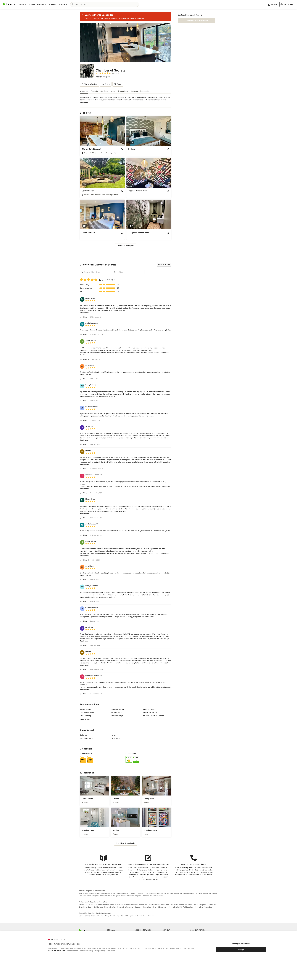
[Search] (72, 4)
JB (82, 427)
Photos (21, 4)
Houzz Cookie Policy (58, 951)
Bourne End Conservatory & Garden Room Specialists (158, 905)
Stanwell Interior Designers (110, 896)
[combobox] (104, 4)
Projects (94, 91)
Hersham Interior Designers (89, 896)
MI (82, 324)
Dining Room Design (112, 916)
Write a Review (164, 265)
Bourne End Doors (131, 905)
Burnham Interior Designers (131, 896)
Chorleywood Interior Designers (132, 893)
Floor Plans (151, 916)
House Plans (141, 916)
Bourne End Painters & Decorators (155, 907)
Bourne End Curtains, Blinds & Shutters (102, 907)
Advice (62, 4)
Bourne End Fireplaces (87, 905)
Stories (52, 4)
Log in (103, 18)
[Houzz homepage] (9, 4)
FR (82, 452)
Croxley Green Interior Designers (175, 893)
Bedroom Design (97, 916)
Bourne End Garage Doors (204, 907)
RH (82, 476)
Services (104, 91)
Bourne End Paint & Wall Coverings (181, 907)
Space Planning (84, 916)
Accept (241, 949)
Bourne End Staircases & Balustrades (109, 905)
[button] (129, 272)
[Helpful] (81, 317)
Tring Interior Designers (111, 893)
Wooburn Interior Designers (153, 896)
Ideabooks (144, 91)
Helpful (85, 317)
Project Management (128, 916)
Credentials (123, 91)
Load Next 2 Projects (125, 246)
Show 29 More (85, 720)
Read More (84, 103)
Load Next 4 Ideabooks (125, 843)
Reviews (134, 91)
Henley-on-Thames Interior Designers (202, 893)
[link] (84, 313)
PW (82, 386)
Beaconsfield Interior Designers (90, 893)
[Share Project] (121, 149)
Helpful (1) (86, 359)
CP (82, 408)
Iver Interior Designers (154, 893)
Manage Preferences (241, 943)
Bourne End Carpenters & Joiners (129, 907)
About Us (84, 91)
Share (107, 84)
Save (119, 84)
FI (82, 366)
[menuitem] (22, 4)
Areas (113, 91)
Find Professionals (36, 4)
